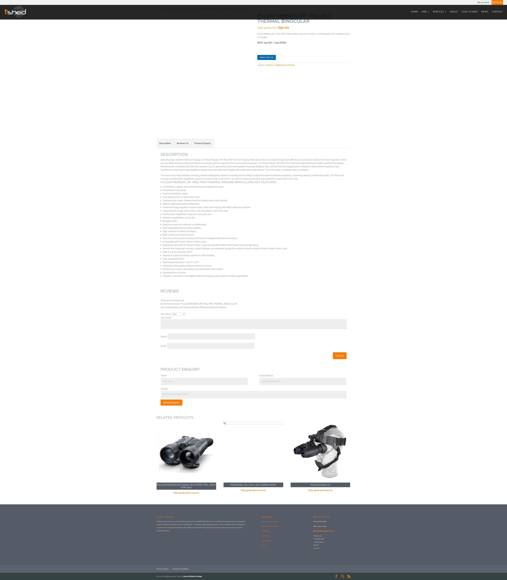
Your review (167, 317)
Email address (266, 375)
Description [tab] (165, 143)
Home (414, 12)
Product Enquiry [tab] (202, 143)
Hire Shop (265, 536)
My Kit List (497, 2)
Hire (424, 12)
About (454, 12)
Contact (497, 12)
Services (438, 12)
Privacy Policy (163, 569)
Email (164, 346)
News (484, 12)
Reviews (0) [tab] (183, 143)
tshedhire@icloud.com (324, 531)
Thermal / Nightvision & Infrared (280, 65)
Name (164, 336)
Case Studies (469, 12)
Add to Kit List (267, 57)
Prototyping (265, 531)
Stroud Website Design (192, 576)
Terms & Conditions (180, 569)
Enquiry (164, 389)
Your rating (166, 314)
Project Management (269, 526)
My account (483, 2)
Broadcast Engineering (270, 521)
